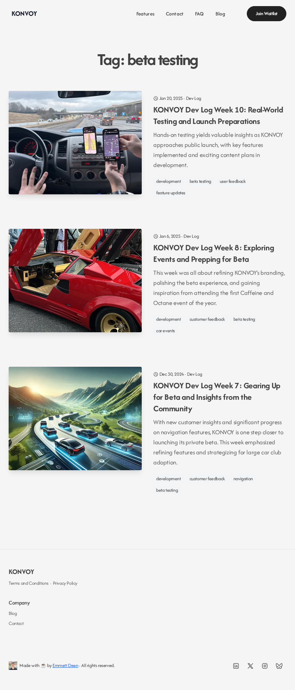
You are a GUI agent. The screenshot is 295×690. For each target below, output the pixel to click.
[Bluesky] (279, 666)
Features (145, 13)
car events (165, 330)
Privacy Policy (65, 583)
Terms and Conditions (29, 583)
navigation (243, 478)
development (168, 181)
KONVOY (21, 571)
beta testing (200, 181)
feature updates (170, 192)
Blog (220, 13)
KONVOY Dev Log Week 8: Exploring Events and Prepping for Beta (213, 253)
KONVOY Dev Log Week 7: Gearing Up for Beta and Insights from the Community (216, 397)
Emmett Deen (65, 665)
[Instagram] (265, 666)
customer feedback (207, 319)
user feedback (233, 181)
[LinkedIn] (236, 666)
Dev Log (193, 98)
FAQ (199, 13)
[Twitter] (250, 666)
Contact (174, 13)
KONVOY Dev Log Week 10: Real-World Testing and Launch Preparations (218, 115)
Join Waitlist (266, 13)
